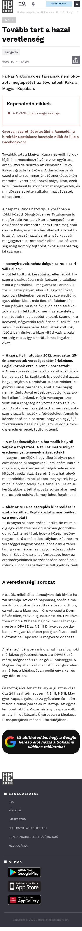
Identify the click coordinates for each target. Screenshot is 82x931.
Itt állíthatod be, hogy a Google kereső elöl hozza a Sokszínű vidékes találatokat (46, 742)
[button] (76, 12)
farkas (49, 12)
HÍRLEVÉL (15, 810)
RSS (11, 801)
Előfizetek (59, 3)
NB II (9, 20)
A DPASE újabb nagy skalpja (36, 113)
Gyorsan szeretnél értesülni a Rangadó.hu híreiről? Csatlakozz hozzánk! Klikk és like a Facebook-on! (40, 136)
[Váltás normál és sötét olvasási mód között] (33, 4)
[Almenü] (22, 4)
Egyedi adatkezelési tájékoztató (33, 836)
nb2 (62, 12)
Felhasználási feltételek (28, 828)
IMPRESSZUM (17, 819)
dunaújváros (29, 12)
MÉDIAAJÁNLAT (19, 845)
